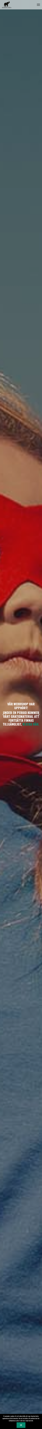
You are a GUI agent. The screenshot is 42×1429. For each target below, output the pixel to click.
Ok (21, 1425)
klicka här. (31, 724)
